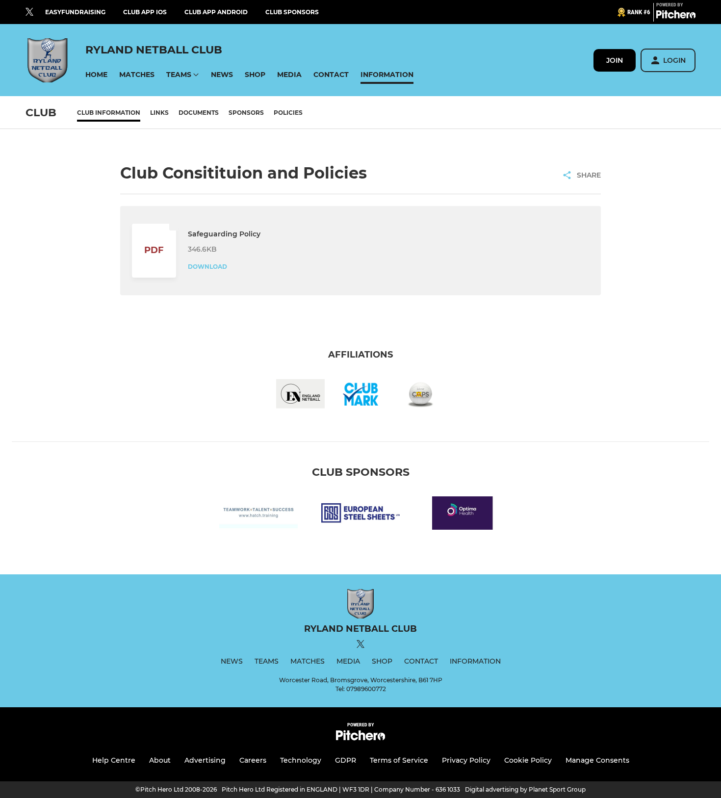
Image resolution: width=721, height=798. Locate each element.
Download (207, 266)
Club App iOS (145, 12)
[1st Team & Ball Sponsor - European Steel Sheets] (360, 514)
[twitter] (29, 12)
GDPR (345, 760)
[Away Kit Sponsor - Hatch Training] (258, 514)
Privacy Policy (466, 760)
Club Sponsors (292, 12)
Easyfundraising (75, 12)
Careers (252, 760)
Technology (300, 760)
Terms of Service (399, 760)
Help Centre (113, 760)
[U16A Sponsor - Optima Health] (462, 514)
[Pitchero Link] (675, 16)
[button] (96, 74)
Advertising (205, 760)
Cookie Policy (528, 760)
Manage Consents (597, 760)
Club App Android (216, 12)
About (160, 760)
